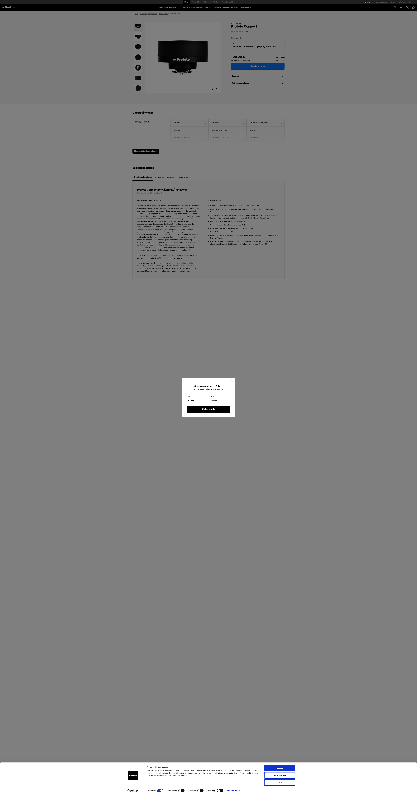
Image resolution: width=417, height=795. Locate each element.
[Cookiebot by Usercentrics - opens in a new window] (133, 790)
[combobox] (197, 400)
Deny (280, 782)
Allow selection (280, 775)
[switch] (181, 790)
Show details (232, 791)
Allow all (280, 768)
